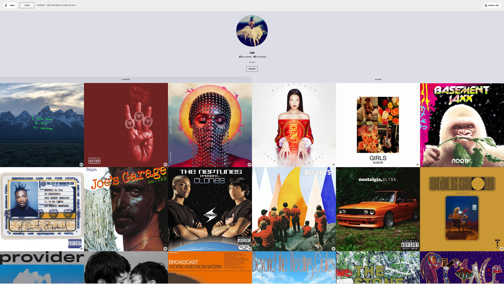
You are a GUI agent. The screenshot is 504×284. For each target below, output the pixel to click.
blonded (252, 62)
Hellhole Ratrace (378, 160)
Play (42, 125)
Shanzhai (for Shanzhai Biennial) (294, 160)
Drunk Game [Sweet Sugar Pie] (42, 244)
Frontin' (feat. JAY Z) (210, 244)
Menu (12, 5)
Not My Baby (294, 244)
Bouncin (126, 160)
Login (27, 5)
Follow (252, 69)
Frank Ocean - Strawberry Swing (378, 244)
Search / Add (493, 5)
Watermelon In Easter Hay (126, 244)
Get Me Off (462, 160)
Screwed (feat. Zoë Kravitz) (210, 160)
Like (24, 125)
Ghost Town (42, 160)
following (259, 57)
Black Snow (462, 244)
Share (59, 125)
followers (245, 57)
